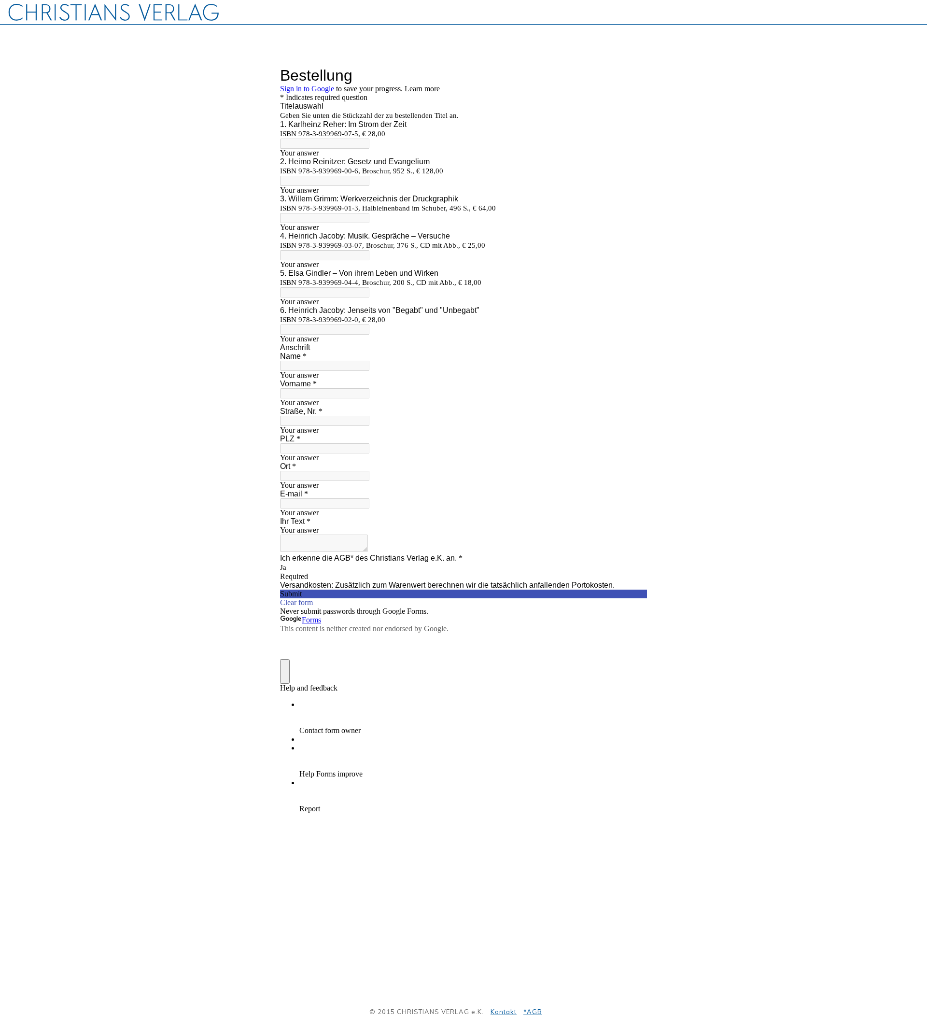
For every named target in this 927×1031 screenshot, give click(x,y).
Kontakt (504, 1012)
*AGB (532, 1012)
